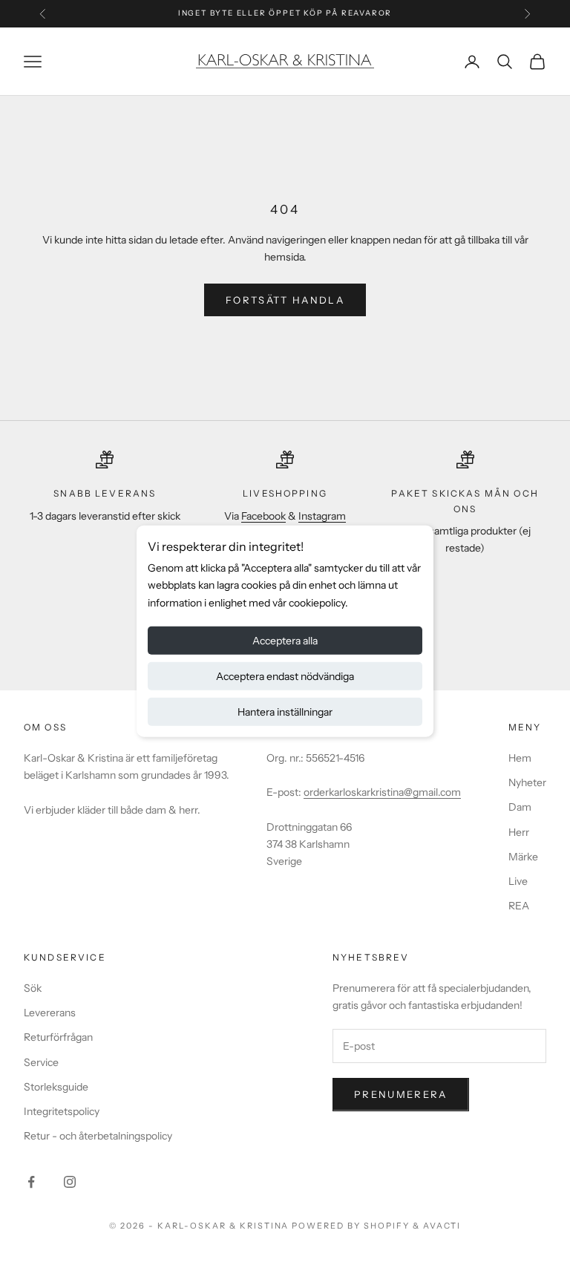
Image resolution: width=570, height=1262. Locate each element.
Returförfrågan (58, 1037)
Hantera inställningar (285, 711)
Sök (33, 988)
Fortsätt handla (285, 300)
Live (518, 881)
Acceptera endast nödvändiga (285, 675)
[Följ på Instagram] (69, 1181)
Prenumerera (401, 1094)
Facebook (263, 516)
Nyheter (527, 782)
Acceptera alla (285, 640)
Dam (519, 807)
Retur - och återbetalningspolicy (98, 1135)
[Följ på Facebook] (31, 1181)
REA (518, 905)
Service (41, 1062)
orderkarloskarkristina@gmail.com (382, 792)
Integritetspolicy (61, 1111)
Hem (519, 758)
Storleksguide (56, 1086)
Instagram (322, 516)
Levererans (50, 1012)
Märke (523, 856)
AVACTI (442, 1225)
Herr (518, 832)
